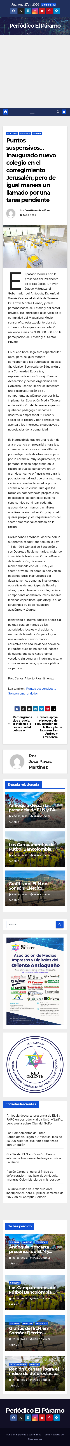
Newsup (55, 1434)
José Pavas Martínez (37, 210)
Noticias (25, 133)
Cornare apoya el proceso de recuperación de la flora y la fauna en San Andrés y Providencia (46, 727)
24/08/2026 (20, 1380)
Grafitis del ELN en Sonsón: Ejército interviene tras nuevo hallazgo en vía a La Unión (33, 1158)
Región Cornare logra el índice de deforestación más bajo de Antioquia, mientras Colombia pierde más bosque (33, 1175)
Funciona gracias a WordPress (24, 1434)
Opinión (37, 133)
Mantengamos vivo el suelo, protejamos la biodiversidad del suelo (22, 724)
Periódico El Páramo (35, 25)
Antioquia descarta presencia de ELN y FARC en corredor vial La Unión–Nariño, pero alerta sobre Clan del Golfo (34, 1119)
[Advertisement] (35, 71)
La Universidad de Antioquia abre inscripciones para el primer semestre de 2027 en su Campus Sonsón (34, 1193)
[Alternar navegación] (32, 112)
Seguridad (41, 1242)
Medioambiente (18, 1364)
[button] (58, 112)
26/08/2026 (20, 1258)
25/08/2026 (20, 1339)
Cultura (12, 133)
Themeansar (35, 1439)
